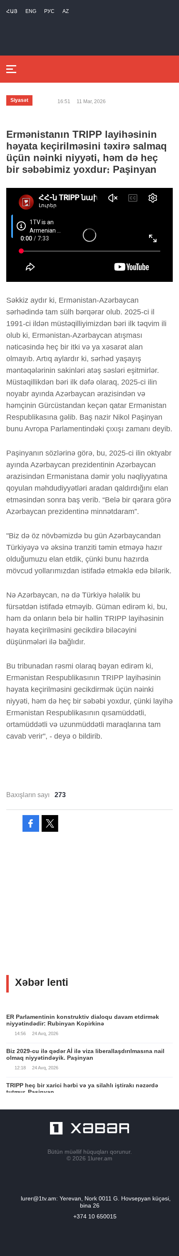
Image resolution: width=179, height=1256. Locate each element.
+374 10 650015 (95, 1216)
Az (65, 11)
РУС (49, 11)
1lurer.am (99, 1158)
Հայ (11, 11)
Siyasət (19, 100)
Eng (30, 11)
